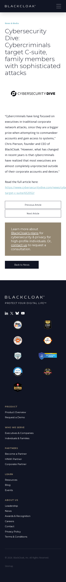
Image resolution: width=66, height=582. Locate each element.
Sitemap (9, 566)
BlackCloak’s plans (25, 233)
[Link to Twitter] (11, 313)
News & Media (12, 23)
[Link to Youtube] (23, 313)
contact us (19, 245)
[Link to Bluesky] (17, 313)
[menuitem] (33, 415)
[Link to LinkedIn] (6, 313)
